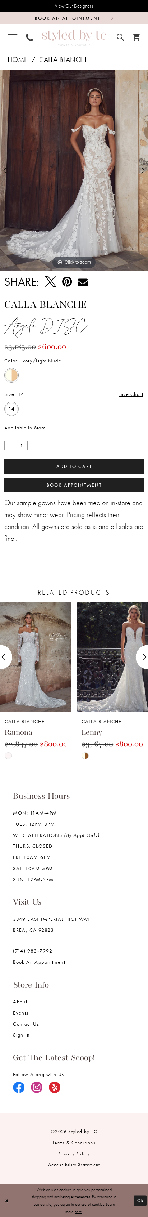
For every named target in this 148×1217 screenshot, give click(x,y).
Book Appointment (74, 485)
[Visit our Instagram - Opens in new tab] (37, 1088)
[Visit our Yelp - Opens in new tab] (55, 1088)
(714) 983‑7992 (32, 951)
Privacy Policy (74, 1154)
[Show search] (120, 36)
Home (18, 59)
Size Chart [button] (131, 394)
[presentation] (35, 657)
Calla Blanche (63, 59)
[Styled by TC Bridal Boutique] (74, 38)
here (78, 1211)
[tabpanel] (74, 170)
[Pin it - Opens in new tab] (67, 282)
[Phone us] (29, 36)
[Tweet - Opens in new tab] (50, 282)
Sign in (21, 1034)
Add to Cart (74, 466)
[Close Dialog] (6, 1200)
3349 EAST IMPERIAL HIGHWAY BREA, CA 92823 (51, 924)
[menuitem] (13, 37)
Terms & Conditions (74, 1143)
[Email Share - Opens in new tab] (83, 282)
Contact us (26, 1024)
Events (20, 1012)
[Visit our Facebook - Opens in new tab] (19, 1088)
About (20, 1001)
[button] (13, 37)
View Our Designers (74, 6)
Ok (140, 1200)
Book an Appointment (39, 962)
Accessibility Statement (74, 1165)
